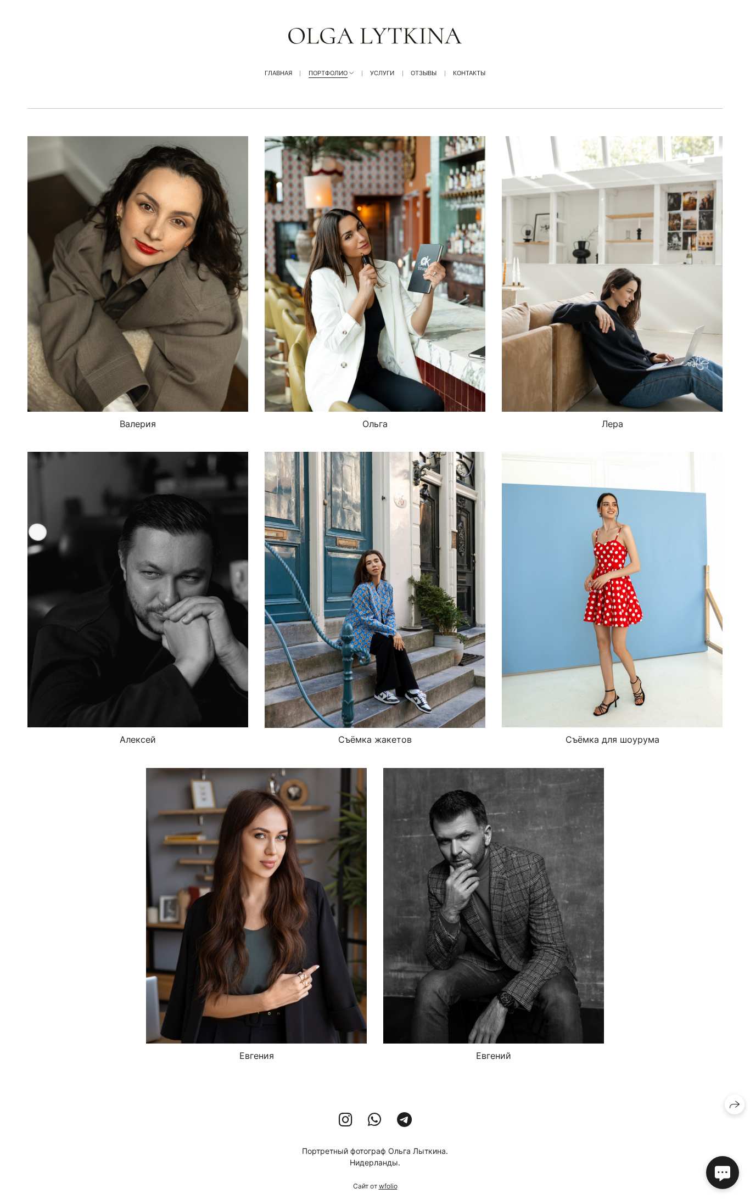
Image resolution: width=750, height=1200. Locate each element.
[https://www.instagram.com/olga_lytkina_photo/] (345, 1120)
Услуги (382, 73)
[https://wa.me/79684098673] (375, 1120)
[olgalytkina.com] (375, 35)
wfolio (388, 1186)
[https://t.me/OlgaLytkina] (404, 1120)
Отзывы (423, 73)
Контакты (469, 73)
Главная (278, 73)
